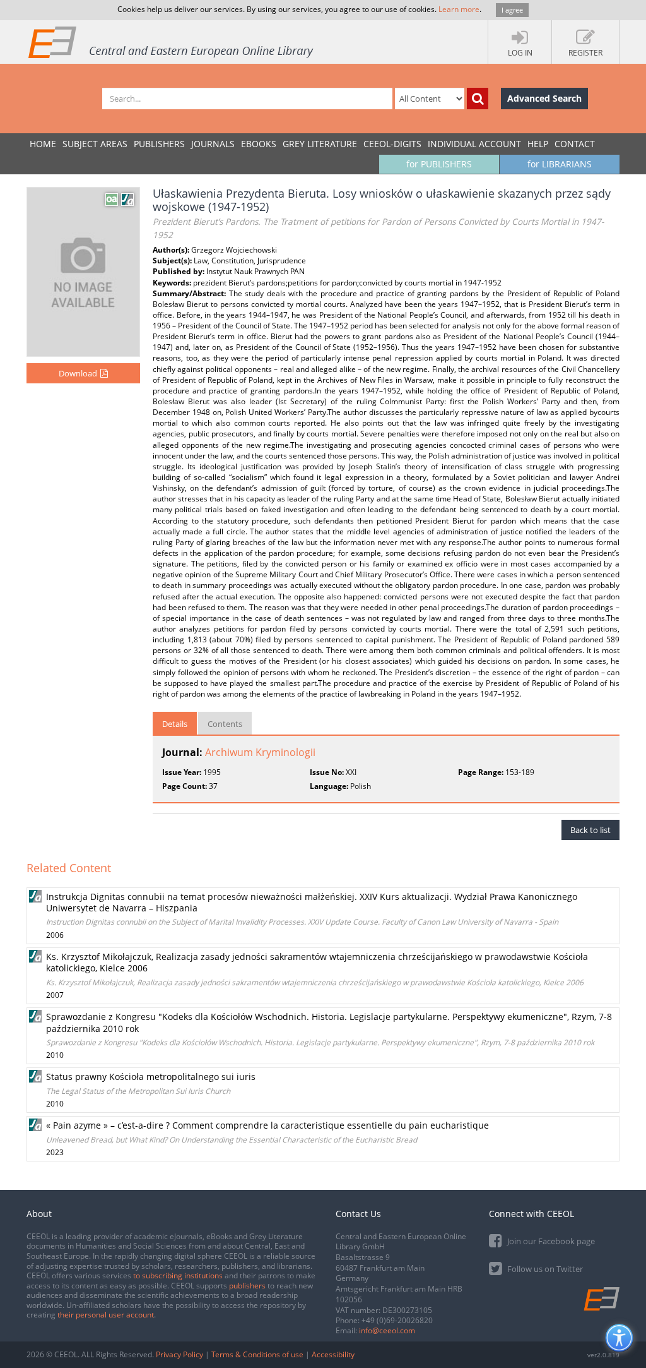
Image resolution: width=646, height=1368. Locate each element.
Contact (575, 144)
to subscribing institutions (178, 1275)
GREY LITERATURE (320, 144)
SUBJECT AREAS (94, 144)
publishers (247, 1285)
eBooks (258, 144)
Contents (225, 723)
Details (174, 723)
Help (537, 144)
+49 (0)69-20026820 (397, 1320)
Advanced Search (544, 98)
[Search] (477, 98)
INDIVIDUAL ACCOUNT (474, 144)
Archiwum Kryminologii (260, 752)
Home (43, 144)
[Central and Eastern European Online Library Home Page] (171, 41)
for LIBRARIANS (559, 164)
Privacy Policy (179, 1354)
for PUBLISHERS (439, 164)
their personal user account (105, 1314)
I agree (512, 10)
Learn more (458, 9)
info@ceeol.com (387, 1330)
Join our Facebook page (550, 1241)
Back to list (590, 830)
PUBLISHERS (159, 144)
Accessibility (333, 1354)
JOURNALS (213, 144)
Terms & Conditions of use (257, 1354)
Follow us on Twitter (544, 1269)
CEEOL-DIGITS (392, 144)
